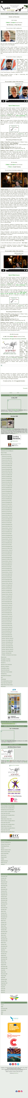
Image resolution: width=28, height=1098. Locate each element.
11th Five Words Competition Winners (8, 820)
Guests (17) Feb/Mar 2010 (7, 485)
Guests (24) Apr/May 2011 (7, 498)
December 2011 (4, 957)
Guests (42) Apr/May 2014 (7, 531)
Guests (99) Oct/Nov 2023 (7, 636)
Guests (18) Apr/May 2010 (7, 487)
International (14, 357)
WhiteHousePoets (4, 860)
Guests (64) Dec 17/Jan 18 (7, 572)
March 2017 (3, 920)
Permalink (25, 388)
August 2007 (3, 984)
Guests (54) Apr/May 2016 (7, 553)
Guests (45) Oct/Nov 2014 (7, 537)
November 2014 (4, 940)
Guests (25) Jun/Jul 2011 (7, 500)
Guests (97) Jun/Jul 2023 (7, 632)
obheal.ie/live (10, 114)
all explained (20, 150)
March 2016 (3, 926)
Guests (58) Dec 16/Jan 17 (7, 561)
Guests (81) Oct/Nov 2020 (7, 603)
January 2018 (3, 913)
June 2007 (3, 988)
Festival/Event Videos (5, 668)
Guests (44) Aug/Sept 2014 (7, 535)
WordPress (16, 1073)
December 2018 (4, 907)
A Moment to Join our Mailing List (7, 450)
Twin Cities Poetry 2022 (5, 829)
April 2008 (3, 977)
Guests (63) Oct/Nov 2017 (7, 570)
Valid (3, 1010)
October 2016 (3, 924)
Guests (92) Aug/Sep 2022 (7, 623)
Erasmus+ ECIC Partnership (6, 664)
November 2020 (4, 900)
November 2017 (4, 916)
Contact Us (3, 662)
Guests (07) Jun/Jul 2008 (7, 467)
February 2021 (4, 896)
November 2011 (4, 959)
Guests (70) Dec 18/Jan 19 (7, 583)
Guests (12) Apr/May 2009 (7, 476)
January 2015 (3, 937)
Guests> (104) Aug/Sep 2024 (7, 645)
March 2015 (3, 935)
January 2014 (3, 944)
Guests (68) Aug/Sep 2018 (7, 579)
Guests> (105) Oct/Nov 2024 (7, 647)
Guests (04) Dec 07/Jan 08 (7, 461)
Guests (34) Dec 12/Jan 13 (7, 517)
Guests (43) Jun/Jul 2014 (7, 533)
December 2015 (4, 931)
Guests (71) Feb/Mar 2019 (7, 585)
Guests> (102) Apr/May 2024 (7, 642)
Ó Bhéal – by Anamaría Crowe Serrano (9, 654)
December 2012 (4, 951)
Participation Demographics (6, 675)
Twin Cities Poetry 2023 (5, 822)
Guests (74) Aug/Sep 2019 (7, 590)
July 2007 (3, 986)
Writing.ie (3, 864)
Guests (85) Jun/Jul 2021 (7, 610)
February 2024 (4, 883)
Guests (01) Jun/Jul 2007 (7, 456)
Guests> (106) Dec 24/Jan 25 (7, 649)
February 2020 (4, 902)
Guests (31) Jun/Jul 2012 (7, 511)
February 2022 (4, 891)
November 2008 (4, 973)
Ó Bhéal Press (4, 673)
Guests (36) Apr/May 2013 (7, 520)
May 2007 (3, 990)
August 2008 (3, 975)
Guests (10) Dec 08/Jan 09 (7, 472)
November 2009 (4, 966)
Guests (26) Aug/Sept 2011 (7, 502)
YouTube (9, 115)
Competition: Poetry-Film (5, 660)
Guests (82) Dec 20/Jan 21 (7, 605)
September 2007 (4, 983)
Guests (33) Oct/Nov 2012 (7, 515)
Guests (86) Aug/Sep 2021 (7, 612)
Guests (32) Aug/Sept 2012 (7, 513)
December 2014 (4, 938)
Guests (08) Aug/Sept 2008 (7, 469)
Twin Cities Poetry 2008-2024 (6, 682)
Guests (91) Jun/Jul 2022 (7, 621)
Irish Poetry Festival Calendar (6, 671)
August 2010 (3, 964)
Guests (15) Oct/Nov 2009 (7, 482)
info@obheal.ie (21, 133)
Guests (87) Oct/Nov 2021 (9, 14)
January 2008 (3, 981)
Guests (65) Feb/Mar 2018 (7, 574)
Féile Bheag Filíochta (5, 846)
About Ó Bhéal (4, 452)
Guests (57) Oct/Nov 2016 (7, 559)
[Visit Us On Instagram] (21, 1090)
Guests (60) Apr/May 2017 (7, 564)
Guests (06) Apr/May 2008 (7, 465)
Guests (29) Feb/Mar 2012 (7, 507)
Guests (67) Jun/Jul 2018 (7, 577)
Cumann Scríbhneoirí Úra (6, 842)
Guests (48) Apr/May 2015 (7, 542)
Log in (2, 1004)
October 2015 (3, 933)
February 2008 (4, 979)
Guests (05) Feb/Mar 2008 (7, 463)
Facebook (3, 115)
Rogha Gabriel (4, 857)
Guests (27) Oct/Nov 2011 (7, 504)
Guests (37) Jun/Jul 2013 (7, 522)
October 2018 (3, 909)
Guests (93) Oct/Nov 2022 (7, 625)
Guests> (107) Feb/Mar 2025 (7, 651)
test (2, 677)
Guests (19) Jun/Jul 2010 (7, 489)
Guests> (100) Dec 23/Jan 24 (7, 638)
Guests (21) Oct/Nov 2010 (7, 493)
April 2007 (3, 992)
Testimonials (3, 679)
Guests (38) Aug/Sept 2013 (7, 524)
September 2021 (4, 894)
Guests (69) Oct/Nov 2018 (7, 581)
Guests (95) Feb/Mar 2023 (7, 629)
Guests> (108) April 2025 (6, 653)
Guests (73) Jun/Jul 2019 (7, 588)
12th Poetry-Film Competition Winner (8, 815)
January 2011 (3, 962)
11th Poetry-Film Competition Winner (7, 824)
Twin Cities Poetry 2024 (5, 813)
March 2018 (3, 911)
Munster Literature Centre (6, 849)
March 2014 (3, 942)
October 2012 (3, 953)
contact (10, 392)
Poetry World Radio (4, 853)
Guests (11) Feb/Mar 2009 (7, 474)
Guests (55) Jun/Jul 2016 (7, 555)
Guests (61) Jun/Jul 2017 (7, 566)
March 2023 (3, 887)
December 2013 (4, 946)
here (21, 28)
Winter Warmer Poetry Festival (6, 684)
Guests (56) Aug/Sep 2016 (7, 557)
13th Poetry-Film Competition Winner (8, 807)
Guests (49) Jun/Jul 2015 (7, 544)
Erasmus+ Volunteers (5, 666)
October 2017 (3, 918)
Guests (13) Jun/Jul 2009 (7, 478)
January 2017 (3, 922)
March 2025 (3, 880)
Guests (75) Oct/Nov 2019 (7, 592)
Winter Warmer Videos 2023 (6, 826)
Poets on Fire (3, 855)
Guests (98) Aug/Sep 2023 (7, 634)
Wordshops (3, 686)
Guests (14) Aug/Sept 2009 (7, 480)
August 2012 (3, 955)
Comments (4, 1008)
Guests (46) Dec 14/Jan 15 (7, 539)
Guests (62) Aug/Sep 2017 (7, 568)
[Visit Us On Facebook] (16, 1090)
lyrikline (2, 847)
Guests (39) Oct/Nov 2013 (7, 526)
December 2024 (4, 881)
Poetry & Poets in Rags (5, 851)
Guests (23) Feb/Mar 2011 (7, 496)
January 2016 (3, 929)
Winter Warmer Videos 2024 (6, 818)
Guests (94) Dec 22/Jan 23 (7, 627)
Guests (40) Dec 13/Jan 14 (7, 528)
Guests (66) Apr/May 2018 (7, 575)
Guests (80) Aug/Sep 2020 (7, 601)
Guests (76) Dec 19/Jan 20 (7, 594)
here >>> (20, 411)
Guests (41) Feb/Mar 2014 (7, 529)
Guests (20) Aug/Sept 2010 (7, 491)
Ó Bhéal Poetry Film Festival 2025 (7, 809)
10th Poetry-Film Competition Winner (8, 831)
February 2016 (4, 927)
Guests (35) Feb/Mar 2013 (7, 518)
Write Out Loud (4, 862)
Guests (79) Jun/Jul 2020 (7, 599)
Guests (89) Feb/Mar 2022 (7, 618)
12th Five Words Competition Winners (8, 811)
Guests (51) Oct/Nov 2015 (7, 548)
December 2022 (4, 889)
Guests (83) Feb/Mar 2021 (7, 607)
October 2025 (3, 878)
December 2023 (4, 885)
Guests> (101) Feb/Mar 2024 (7, 640)
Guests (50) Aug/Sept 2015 (7, 546)
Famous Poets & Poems (5, 844)
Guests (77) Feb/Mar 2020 (7, 596)
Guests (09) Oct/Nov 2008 (7, 471)
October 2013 (3, 948)
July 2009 (3, 970)
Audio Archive (3, 657)
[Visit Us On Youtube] (19, 1090)
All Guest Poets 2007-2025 (6, 454)
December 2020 (4, 898)
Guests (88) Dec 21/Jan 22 (7, 616)
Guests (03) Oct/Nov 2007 (7, 460)
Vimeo (25, 114)
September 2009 (4, 968)
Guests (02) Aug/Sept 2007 (7, 458)
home (18, 392)
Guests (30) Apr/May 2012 (7, 509)
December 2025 (4, 876)
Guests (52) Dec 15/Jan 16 (7, 550)
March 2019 (3, 905)
